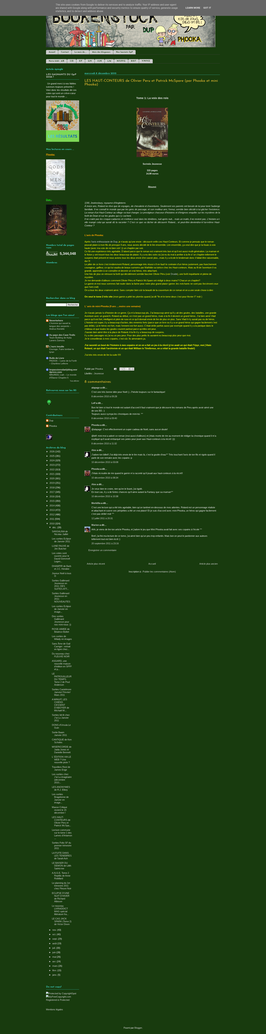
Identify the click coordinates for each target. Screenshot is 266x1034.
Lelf (93, 403)
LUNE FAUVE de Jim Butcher (60, 547)
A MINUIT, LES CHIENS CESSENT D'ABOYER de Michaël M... (60, 705)
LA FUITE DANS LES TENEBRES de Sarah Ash (62, 856)
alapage (95, 387)
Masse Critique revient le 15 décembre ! (59, 810)
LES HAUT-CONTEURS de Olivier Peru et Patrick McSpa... (61, 821)
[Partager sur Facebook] (129, 369)
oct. (54, 934)
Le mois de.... (81, 52)
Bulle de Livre (56, 358)
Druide (174, 274)
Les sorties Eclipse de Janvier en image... (61, 609)
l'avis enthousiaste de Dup (104, 241)
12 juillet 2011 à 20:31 (102, 518)
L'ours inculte (56, 346)
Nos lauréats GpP (124, 52)
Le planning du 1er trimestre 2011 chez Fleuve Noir (61, 886)
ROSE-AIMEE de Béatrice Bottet (61, 630)
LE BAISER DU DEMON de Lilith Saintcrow (61, 866)
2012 (52, 514)
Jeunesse (99, 373)
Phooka (95, 425)
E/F (80, 61)
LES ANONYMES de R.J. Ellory (61, 788)
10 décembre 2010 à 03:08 (104, 462)
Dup (51, 420)
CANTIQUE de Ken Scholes (62, 741)
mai (54, 956)
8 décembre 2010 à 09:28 (104, 396)
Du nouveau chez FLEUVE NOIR (61, 655)
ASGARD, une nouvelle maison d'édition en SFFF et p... (62, 665)
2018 (52, 487)
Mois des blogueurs (101, 52)
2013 (52, 510)
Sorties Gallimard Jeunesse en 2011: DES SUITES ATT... (60, 584)
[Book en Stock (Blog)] (49, 405)
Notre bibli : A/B (56, 61)
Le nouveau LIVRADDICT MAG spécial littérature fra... (60, 910)
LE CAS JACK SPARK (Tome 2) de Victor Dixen (61, 921)
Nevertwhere (56, 320)
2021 (52, 474)
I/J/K (99, 61)
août (54, 943)
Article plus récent (96, 563)
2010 (52, 523)
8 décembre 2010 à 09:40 (104, 418)
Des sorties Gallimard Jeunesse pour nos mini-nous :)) (61, 620)
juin (54, 952)
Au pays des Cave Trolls (62, 335)
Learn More (192, 7)
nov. (54, 930)
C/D (71, 61)
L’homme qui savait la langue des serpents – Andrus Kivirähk (60, 326)
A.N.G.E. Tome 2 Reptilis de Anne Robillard (61, 876)
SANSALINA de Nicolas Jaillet (60, 532)
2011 (52, 519)
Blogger (138, 1027)
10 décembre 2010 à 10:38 (104, 496)
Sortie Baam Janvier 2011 (59, 733)
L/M (109, 61)
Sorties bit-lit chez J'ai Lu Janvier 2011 (61, 718)
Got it (207, 7)
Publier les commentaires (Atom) (159, 571)
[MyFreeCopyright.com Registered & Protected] (62, 1000)
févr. (54, 970)
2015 (52, 501)
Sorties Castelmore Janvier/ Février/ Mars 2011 (61, 692)
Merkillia (96, 503)
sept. (55, 938)
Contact (65, 52)
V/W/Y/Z (146, 61)
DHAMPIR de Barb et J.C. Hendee (61, 567)
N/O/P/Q (121, 61)
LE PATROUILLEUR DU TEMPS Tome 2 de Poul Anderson (62, 679)
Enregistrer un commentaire (102, 550)
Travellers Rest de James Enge (61, 768)
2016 (52, 496)
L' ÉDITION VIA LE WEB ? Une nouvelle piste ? (61, 759)
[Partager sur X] (126, 369)
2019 (52, 483)
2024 (52, 460)
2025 (52, 456)
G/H (90, 61)
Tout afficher (74, 381)
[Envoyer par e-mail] (121, 369)
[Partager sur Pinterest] (132, 369)
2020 (52, 478)
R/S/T (133, 61)
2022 (52, 469)
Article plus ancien (208, 563)
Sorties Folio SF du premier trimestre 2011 (61, 845)
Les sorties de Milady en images (62, 637)
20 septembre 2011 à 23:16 (105, 543)
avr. (54, 961)
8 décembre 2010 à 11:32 (104, 443)
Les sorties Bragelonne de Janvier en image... (60, 798)
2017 (52, 492)
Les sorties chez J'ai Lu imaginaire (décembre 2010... (62, 778)
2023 (52, 465)
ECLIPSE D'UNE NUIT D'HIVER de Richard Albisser (60, 897)
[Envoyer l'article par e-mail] (115, 369)
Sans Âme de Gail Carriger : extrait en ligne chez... (61, 646)
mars (55, 966)
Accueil (52, 52)
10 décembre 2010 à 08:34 (104, 477)
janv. (55, 974)
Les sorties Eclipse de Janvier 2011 (61, 540)
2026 (52, 451)
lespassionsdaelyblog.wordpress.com (63, 370)
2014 (52, 505)
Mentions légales (54, 1009)
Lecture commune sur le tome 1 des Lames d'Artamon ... (62, 834)
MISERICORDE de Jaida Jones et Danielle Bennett (61, 749)
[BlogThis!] (123, 369)
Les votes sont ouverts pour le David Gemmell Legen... (61, 557)
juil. (54, 948)
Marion (95, 525)
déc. (54, 527)
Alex (93, 450)
